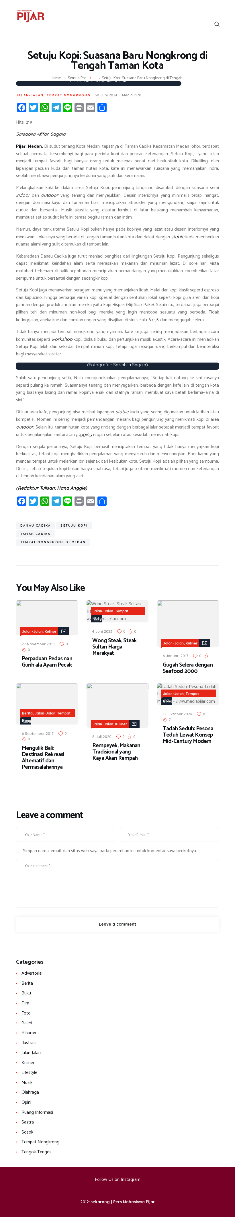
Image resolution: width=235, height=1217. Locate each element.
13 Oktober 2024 (177, 714)
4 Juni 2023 (102, 631)
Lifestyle (29, 1072)
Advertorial (31, 973)
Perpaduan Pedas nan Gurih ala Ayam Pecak (47, 662)
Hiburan (28, 1033)
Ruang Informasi (37, 1112)
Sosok (27, 1132)
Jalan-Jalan (30, 95)
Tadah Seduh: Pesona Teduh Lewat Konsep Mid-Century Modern (188, 735)
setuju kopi (74, 525)
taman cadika (35, 534)
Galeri (26, 1023)
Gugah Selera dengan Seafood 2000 (188, 668)
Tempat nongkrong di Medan (53, 542)
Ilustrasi (28, 1043)
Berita (27, 713)
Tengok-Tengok (36, 1152)
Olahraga (30, 1092)
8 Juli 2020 (101, 736)
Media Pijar (131, 95)
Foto (26, 1013)
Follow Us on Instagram (117, 1179)
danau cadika (35, 525)
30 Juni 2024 (106, 95)
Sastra (27, 1122)
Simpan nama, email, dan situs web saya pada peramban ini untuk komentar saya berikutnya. (110, 851)
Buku (26, 993)
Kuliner (50, 631)
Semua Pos (77, 78)
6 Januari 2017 (175, 655)
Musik (26, 1082)
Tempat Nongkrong (69, 95)
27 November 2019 (38, 644)
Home (56, 78)
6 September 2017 (38, 733)
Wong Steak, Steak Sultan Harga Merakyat (114, 647)
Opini (26, 1102)
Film (25, 1003)
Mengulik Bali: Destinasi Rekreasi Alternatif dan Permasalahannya (43, 757)
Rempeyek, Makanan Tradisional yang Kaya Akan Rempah (116, 752)
